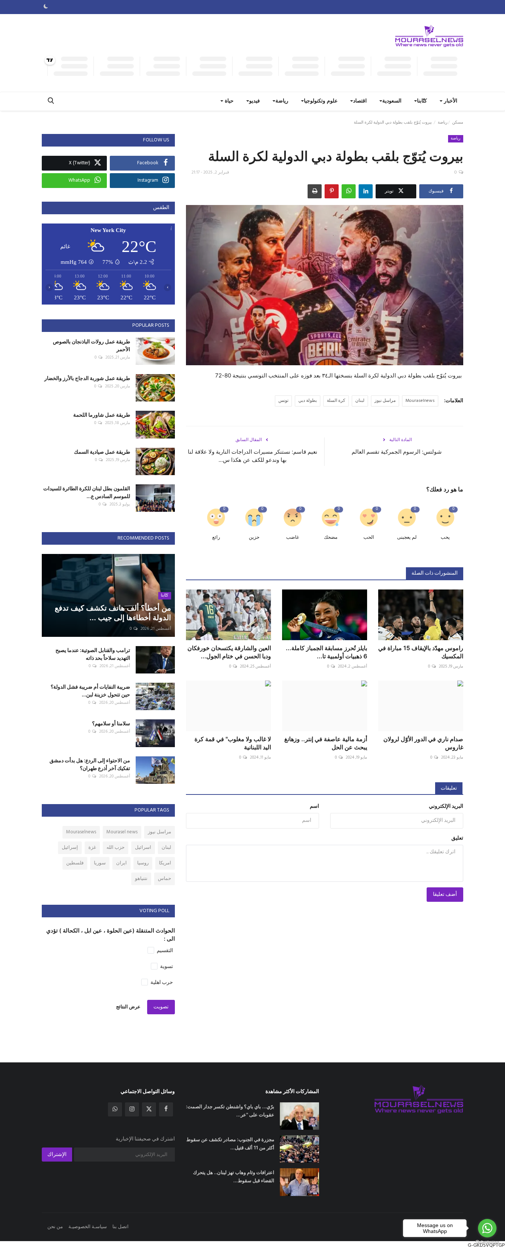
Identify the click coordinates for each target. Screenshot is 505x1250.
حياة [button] (228, 101)
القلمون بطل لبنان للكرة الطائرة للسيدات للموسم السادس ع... (86, 492)
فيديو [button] (254, 101)
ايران (121, 863)
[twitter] (149, 1109)
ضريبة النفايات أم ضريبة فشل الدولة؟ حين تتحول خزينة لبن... (90, 690)
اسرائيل (143, 847)
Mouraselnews (420, 400)
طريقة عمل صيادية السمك (102, 451)
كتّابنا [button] (422, 101)
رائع (216, 537)
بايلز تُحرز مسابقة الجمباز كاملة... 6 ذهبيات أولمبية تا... (326, 652)
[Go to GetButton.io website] (487, 1242)
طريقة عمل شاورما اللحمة (101, 414)
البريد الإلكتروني (446, 806)
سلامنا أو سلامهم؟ (111, 723)
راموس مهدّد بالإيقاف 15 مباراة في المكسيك (420, 652)
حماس (164, 879)
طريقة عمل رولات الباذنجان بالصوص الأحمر (91, 345)
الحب (368, 537)
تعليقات (449, 788)
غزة (92, 847)
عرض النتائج (128, 1007)
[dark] (46, 7)
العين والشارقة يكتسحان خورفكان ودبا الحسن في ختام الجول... (229, 652)
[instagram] (132, 1109)
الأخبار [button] (450, 101)
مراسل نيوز (385, 400)
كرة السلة (336, 400)
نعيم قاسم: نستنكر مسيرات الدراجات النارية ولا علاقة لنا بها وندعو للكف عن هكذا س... (252, 455)
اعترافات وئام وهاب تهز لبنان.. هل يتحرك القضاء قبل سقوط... (233, 1176)
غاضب (292, 537)
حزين (254, 537)
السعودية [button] (391, 101)
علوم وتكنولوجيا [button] (321, 101)
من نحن (55, 1227)
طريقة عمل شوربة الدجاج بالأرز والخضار (87, 378)
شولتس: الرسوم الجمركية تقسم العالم (397, 451)
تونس (283, 400)
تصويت (161, 1007)
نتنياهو (141, 879)
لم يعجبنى (407, 537)
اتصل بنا (120, 1227)
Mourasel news (122, 832)
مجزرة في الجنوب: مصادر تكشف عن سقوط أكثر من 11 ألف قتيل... (230, 1143)
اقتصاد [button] (360, 101)
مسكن (457, 122)
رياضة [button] (281, 101)
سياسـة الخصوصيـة (87, 1227)
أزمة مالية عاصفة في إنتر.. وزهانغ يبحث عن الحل (325, 743)
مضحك (331, 537)
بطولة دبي (307, 400)
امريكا (165, 863)
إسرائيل (70, 847)
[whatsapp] (115, 1109)
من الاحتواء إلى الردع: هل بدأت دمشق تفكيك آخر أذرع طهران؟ (90, 764)
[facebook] (166, 1109)
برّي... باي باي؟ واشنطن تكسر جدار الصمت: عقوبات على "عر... (230, 1110)
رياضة (442, 122)
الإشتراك (57, 1154)
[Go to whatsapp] (487, 1228)
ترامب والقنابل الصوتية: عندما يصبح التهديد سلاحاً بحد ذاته (92, 654)
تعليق (457, 838)
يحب (445, 537)
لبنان (360, 400)
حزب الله (115, 847)
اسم (314, 806)
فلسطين (75, 863)
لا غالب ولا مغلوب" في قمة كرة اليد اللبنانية (232, 743)
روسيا (143, 863)
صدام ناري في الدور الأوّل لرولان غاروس (423, 743)
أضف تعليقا (445, 894)
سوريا (100, 863)
